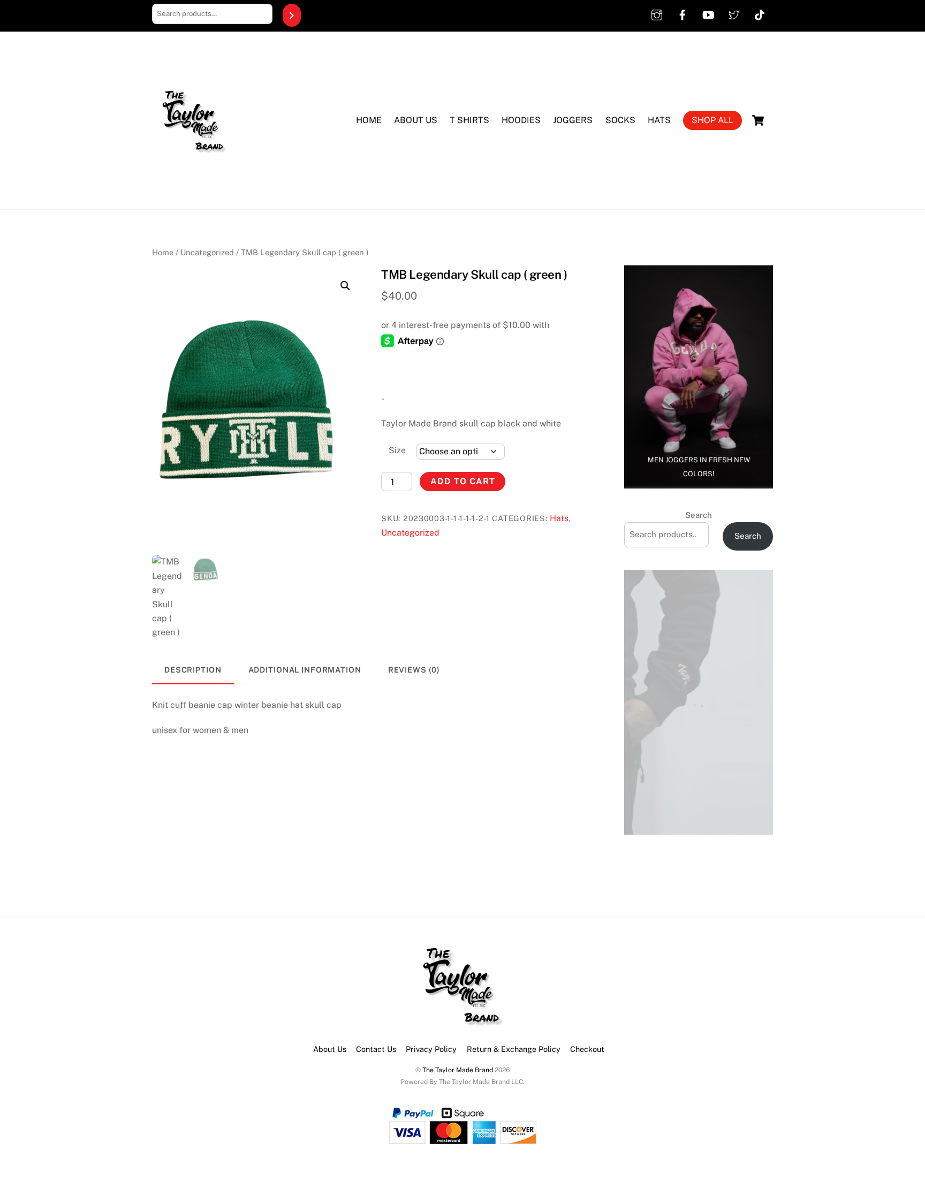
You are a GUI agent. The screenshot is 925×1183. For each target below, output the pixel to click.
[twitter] (734, 13)
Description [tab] (193, 669)
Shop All (712, 120)
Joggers (573, 120)
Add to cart (462, 481)
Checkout (587, 1049)
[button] (345, 285)
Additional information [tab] (304, 669)
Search (698, 515)
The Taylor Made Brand (457, 1070)
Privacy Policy (431, 1049)
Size (397, 450)
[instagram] (657, 13)
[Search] (291, 15)
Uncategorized (207, 252)
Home (369, 120)
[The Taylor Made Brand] (192, 184)
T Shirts (469, 120)
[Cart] (758, 120)
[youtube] (708, 13)
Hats (659, 120)
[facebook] (682, 13)
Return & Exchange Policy (513, 1049)
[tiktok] (759, 13)
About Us (415, 120)
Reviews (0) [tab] (414, 669)
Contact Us (376, 1049)
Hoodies (521, 120)
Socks (620, 120)
